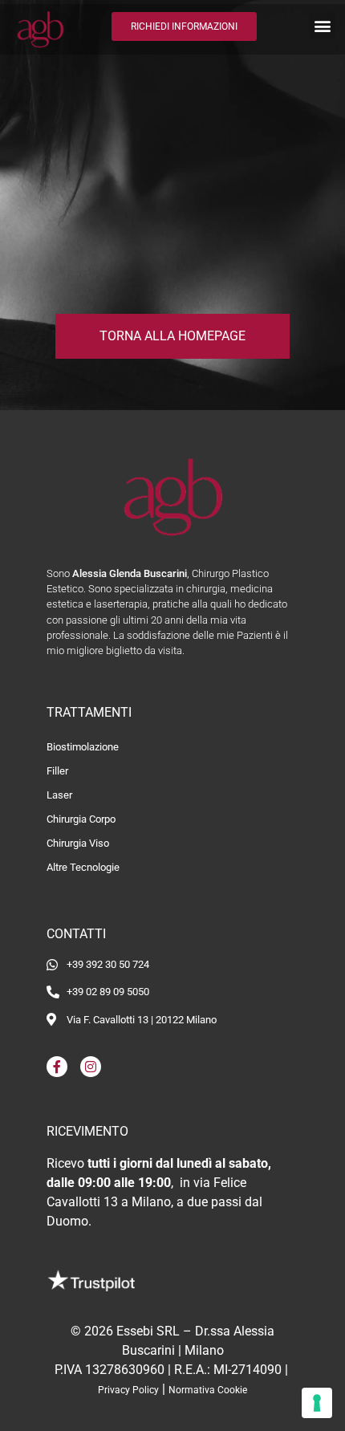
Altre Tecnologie (83, 867)
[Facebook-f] (57, 1066)
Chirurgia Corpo (81, 819)
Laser (59, 795)
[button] (322, 25)
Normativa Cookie (207, 1390)
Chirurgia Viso (78, 843)
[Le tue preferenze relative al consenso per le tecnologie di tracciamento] (317, 1403)
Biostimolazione (83, 747)
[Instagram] (90, 1066)
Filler (57, 771)
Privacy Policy (128, 1390)
